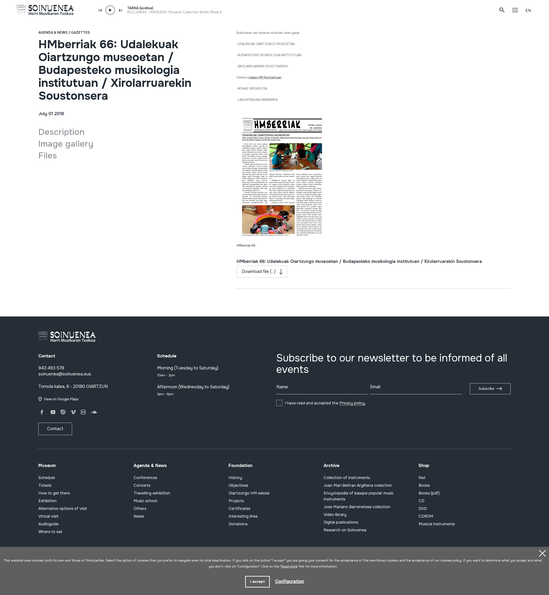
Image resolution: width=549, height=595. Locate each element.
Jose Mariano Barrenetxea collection (357, 507)
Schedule (46, 477)
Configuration (289, 581)
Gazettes (80, 32)
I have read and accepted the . (325, 403)
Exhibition (47, 501)
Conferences (145, 477)
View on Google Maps (61, 399)
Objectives (238, 485)
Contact (55, 428)
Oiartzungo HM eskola (249, 493)
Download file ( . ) (259, 271)
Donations (238, 524)
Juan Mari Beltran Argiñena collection (358, 485)
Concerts (142, 485)
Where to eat (50, 531)
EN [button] (528, 10)
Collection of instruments (347, 477)
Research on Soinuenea (345, 530)
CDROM (426, 516)
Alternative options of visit (62, 508)
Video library (335, 514)
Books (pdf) (429, 493)
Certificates (239, 508)
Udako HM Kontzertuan (264, 77)
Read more (289, 566)
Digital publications (341, 522)
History (235, 477)
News (139, 516)
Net (422, 477)
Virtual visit (48, 516)
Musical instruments (437, 524)
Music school (145, 501)
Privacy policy (352, 403)
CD (421, 501)
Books (424, 485)
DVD (423, 508)
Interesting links (243, 516)
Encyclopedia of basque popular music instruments (359, 496)
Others (140, 508)
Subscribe (486, 388)
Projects (236, 501)
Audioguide (48, 524)
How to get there (54, 493)
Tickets (44, 485)
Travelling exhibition (152, 493)
